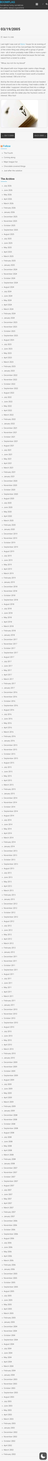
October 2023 (9, 331)
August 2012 (9, 921)
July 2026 (7, 186)
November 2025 (10, 221)
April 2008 (8, 1150)
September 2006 (11, 1234)
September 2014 (11, 811)
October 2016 (9, 701)
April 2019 (8, 569)
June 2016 (8, 719)
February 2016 (10, 736)
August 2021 (9, 446)
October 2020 (9, 490)
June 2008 (8, 1141)
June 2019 (8, 560)
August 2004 (9, 1344)
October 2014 (9, 807)
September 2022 (11, 388)
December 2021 (10, 428)
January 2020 (9, 529)
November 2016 (10, 697)
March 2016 (8, 732)
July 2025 (7, 239)
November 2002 (10, 1437)
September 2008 (11, 1128)
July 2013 (7, 873)
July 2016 (7, 714)
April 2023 (8, 358)
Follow (6, 146)
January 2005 (9, 1322)
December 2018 (10, 587)
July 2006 (7, 1243)
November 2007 (10, 1172)
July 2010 (7, 1031)
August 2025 (9, 234)
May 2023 (8, 353)
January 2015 (9, 794)
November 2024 (10, 274)
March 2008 (8, 1155)
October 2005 (9, 1282)
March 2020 (8, 520)
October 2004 (9, 1335)
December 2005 (10, 1274)
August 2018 (9, 604)
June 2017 (8, 666)
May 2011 (8, 987)
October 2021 (9, 437)
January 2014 (9, 846)
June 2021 (8, 454)
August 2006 (9, 1238)
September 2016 (11, 705)
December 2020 (10, 481)
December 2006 (10, 1221)
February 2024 (10, 313)
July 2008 (7, 1137)
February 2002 (10, 1454)
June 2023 (8, 349)
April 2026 (8, 199)
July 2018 (7, 609)
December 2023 (10, 322)
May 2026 (8, 195)
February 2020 (10, 525)
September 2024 (11, 283)
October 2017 (9, 648)
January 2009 (9, 1111)
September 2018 (11, 600)
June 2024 (8, 296)
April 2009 (8, 1097)
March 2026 (8, 203)
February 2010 (10, 1053)
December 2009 (10, 1062)
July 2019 (7, 556)
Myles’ (22, 44)
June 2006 (8, 1247)
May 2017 (8, 670)
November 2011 (10, 961)
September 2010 (11, 1023)
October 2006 (9, 1230)
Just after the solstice (13, 171)
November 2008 (10, 1119)
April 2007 (8, 1203)
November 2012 (10, 908)
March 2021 (8, 468)
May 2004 (8, 1357)
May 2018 (8, 617)
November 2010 (10, 1014)
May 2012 (8, 934)
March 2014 (8, 838)
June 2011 (8, 983)
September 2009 (11, 1075)
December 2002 (10, 1432)
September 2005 (11, 1287)
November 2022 (10, 380)
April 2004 (8, 1362)
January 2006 (9, 1269)
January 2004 (9, 1375)
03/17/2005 (8, 135)
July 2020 (7, 503)
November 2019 (10, 538)
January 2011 (9, 1005)
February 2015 (10, 789)
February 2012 (10, 948)
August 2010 (9, 1027)
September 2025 (11, 230)
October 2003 (9, 1388)
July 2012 (7, 926)
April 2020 (8, 516)
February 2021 (10, 472)
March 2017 (8, 679)
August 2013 (9, 868)
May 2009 (8, 1093)
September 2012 (11, 917)
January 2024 (9, 318)
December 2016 (10, 692)
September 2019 (11, 547)
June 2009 (8, 1089)
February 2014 (10, 842)
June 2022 (8, 402)
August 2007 (9, 1186)
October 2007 (9, 1177)
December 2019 (10, 534)
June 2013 (8, 877)
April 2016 (8, 727)
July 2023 (7, 344)
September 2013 (11, 864)
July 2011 (7, 979)
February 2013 (10, 895)
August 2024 (9, 287)
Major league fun (11, 162)
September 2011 (11, 970)
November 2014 (10, 802)
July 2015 (7, 767)
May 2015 (8, 776)
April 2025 (8, 252)
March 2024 (8, 309)
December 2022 (10, 375)
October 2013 (9, 860)
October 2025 (9, 225)
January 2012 (9, 952)
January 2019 (9, 582)
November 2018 (10, 591)
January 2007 (9, 1216)
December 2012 (10, 904)
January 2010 (9, 1058)
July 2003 (7, 1401)
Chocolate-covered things (14, 166)
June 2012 (8, 930)
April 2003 (8, 1415)
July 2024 (7, 291)
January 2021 (9, 476)
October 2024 (9, 278)
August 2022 (9, 393)
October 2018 (9, 595)
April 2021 (8, 463)
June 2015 (8, 772)
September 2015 (11, 758)
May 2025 (8, 247)
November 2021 (10, 432)
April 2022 (8, 410)
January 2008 (9, 1163)
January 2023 (9, 371)
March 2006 (8, 1260)
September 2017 (11, 653)
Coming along (9, 157)
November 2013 (10, 855)
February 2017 (10, 683)
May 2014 (8, 829)
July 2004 (7, 1348)
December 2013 (10, 851)
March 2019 (8, 573)
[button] (43, 1456)
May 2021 (8, 459)
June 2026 (8, 190)
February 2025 (10, 261)
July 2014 (7, 820)
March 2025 (8, 256)
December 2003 (10, 1379)
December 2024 (10, 269)
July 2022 (7, 397)
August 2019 (9, 551)
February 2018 (10, 631)
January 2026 (9, 212)
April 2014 (8, 833)
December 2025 (10, 217)
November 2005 (10, 1278)
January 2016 (9, 741)
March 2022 (8, 415)
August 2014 (9, 816)
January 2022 (9, 424)
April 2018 (8, 622)
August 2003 (9, 1397)
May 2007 (8, 1199)
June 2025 (8, 243)
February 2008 (10, 1159)
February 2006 (10, 1265)
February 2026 (10, 208)
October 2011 (9, 965)
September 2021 (11, 441)
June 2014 (8, 824)
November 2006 (10, 1225)
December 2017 (10, 639)
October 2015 (9, 754)
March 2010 (8, 1049)
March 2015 (8, 785)
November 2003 (10, 1384)
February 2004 (10, 1370)
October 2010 (9, 1018)
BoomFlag (7, 2)
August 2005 (9, 1291)
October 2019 (9, 542)
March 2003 (8, 1419)
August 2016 (9, 710)
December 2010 (10, 1009)
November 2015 (10, 749)
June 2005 (8, 1300)
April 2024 (8, 305)
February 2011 (10, 1001)
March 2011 (8, 996)
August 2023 (9, 340)
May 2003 (8, 1410)
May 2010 (8, 1040)
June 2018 (8, 613)
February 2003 (10, 1423)
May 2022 (8, 406)
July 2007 (7, 1190)
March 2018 (8, 626)
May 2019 (8, 565)
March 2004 (8, 1366)
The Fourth (8, 153)
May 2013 (8, 882)
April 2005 (8, 1309)
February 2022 (10, 419)
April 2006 (8, 1256)
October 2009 (9, 1071)
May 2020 (8, 512)
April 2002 (8, 1445)
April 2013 (8, 886)
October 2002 (9, 1441)
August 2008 (9, 1133)
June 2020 (8, 507)
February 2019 (10, 578)
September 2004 (11, 1340)
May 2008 (8, 1146)
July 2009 (7, 1084)
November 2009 (10, 1067)
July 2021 (7, 450)
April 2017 (8, 675)
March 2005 (8, 1313)
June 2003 (8, 1406)
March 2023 (8, 362)
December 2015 (10, 745)
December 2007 (10, 1168)
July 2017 (7, 661)
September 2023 (11, 335)
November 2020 (10, 485)
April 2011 (8, 992)
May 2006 (8, 1252)
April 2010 (8, 1045)
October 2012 (9, 912)
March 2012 (8, 943)
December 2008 (10, 1115)
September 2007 (11, 1181)
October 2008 (9, 1124)
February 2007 (10, 1212)
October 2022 (9, 384)
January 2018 (9, 635)
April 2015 (8, 780)
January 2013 (9, 899)
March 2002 (8, 1450)
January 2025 (9, 265)
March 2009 (8, 1102)
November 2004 (10, 1331)
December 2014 (10, 798)
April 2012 (8, 939)
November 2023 (10, 327)
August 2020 (9, 498)
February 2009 (10, 1106)
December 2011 (10, 956)
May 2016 (8, 723)
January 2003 (9, 1428)
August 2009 (9, 1080)
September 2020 (11, 494)
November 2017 (10, 644)
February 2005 (10, 1318)
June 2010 (8, 1036)
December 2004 (10, 1326)
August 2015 (9, 763)
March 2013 (8, 890)
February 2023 (10, 366)
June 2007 (8, 1194)
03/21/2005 (40, 135)
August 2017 (9, 657)
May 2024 (8, 300)
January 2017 (9, 688)
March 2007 (8, 1208)
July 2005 (7, 1296)
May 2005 (8, 1304)
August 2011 (9, 974)
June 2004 (8, 1353)
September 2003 (11, 1393)
